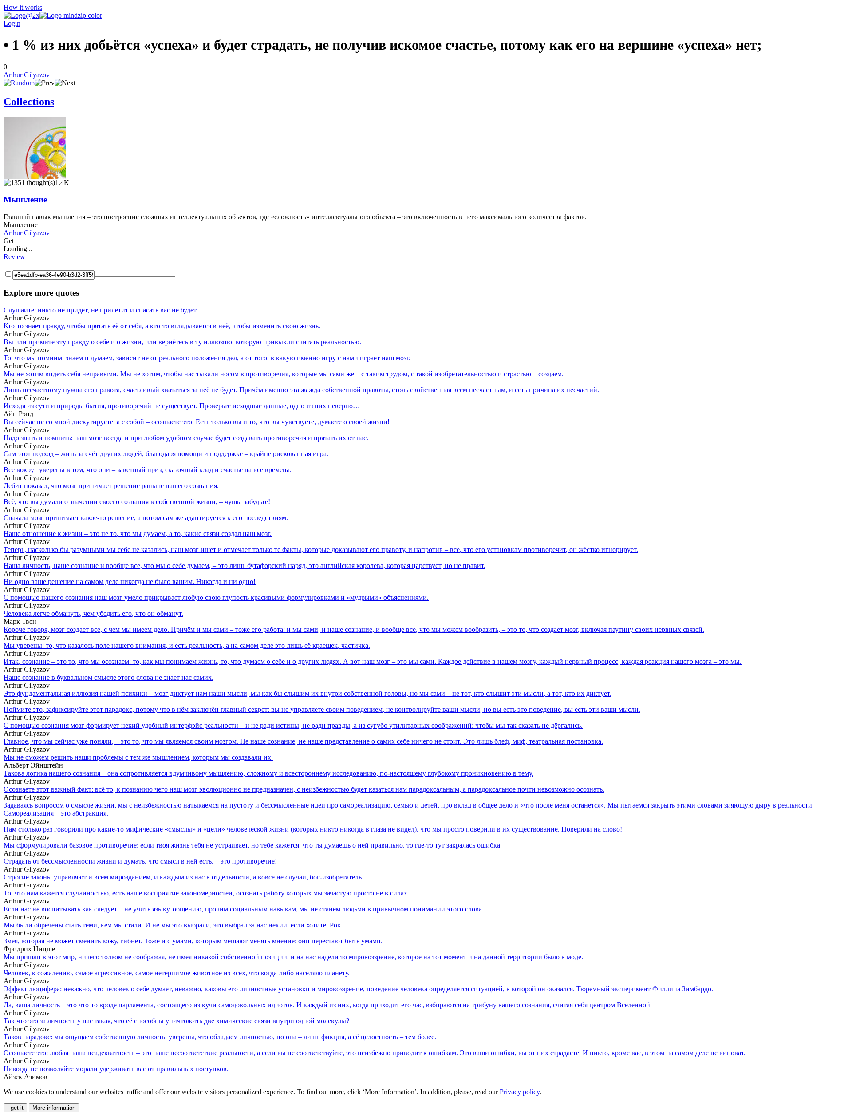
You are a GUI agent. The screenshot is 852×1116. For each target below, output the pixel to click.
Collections (29, 101)
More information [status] (53, 1107)
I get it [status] (15, 1107)
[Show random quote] (19, 83)
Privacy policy (520, 1092)
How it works (23, 7)
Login (12, 23)
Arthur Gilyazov (27, 75)
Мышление (25, 199)
